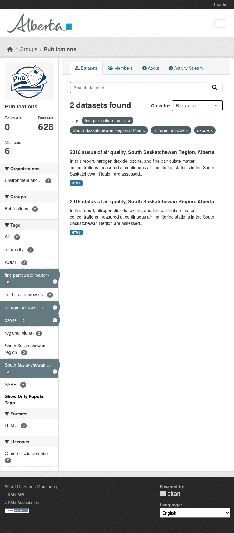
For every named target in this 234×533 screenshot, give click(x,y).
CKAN (170, 493)
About (153, 68)
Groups (28, 49)
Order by (160, 105)
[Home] (10, 49)
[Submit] (215, 87)
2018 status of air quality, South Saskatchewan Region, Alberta (142, 151)
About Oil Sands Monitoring (31, 486)
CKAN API (14, 494)
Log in (220, 5)
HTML (76, 183)
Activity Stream (188, 68)
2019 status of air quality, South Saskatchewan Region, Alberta (142, 201)
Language (170, 505)
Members (123, 68)
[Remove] (129, 120)
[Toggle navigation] (220, 23)
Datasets (89, 68)
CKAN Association (22, 502)
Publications (60, 49)
